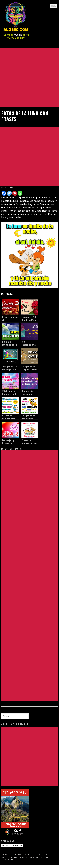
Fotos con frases (11, 449)
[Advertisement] (29, 77)
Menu (53, 5)
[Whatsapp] (20, 193)
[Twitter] (9, 193)
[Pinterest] (14, 193)
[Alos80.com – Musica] (16, 41)
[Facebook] (4, 193)
